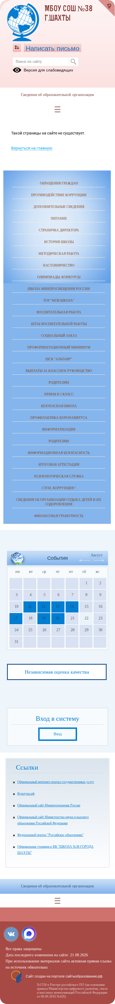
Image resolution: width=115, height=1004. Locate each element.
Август (96, 555)
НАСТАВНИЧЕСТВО (59, 265)
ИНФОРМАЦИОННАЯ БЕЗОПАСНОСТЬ (59, 453)
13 (57, 606)
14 (72, 606)
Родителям (59, 441)
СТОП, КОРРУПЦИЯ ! (59, 488)
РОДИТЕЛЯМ (59, 383)
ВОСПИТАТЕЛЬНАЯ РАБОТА (59, 312)
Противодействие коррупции (59, 195)
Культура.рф (26, 794)
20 (57, 618)
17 (16, 618)
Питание (59, 218)
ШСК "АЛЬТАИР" (58, 359)
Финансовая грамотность (58, 516)
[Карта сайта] (17, 48)
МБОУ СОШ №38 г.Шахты (69, 14)
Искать (73, 61)
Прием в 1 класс (59, 394)
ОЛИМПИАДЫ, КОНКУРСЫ (58, 277)
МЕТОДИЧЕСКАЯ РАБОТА (59, 254)
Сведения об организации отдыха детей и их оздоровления (58, 502)
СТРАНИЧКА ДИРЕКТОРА (59, 230)
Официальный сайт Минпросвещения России (48, 805)
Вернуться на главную (31, 148)
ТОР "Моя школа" (58, 300)
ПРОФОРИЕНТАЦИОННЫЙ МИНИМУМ (58, 347)
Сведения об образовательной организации (57, 95)
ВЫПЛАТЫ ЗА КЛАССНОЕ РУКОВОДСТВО (59, 371)
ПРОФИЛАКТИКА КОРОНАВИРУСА (58, 418)
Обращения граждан (59, 183)
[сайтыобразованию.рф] (106, 8)
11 (30, 606)
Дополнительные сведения (58, 207)
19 (43, 618)
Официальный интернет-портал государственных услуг (55, 782)
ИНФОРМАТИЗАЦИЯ (58, 429)
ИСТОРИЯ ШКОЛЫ (59, 242)
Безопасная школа (59, 406)
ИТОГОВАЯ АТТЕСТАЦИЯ (59, 465)
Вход (58, 734)
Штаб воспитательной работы (59, 324)
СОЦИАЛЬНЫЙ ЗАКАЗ (59, 336)
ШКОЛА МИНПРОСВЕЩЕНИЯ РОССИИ (59, 289)
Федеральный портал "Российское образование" (50, 835)
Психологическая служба (59, 476)
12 (43, 606)
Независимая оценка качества (57, 672)
